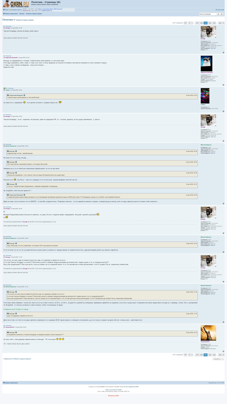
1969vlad (25, 10)
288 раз (213, 153)
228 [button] (220, 23)
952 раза (213, 348)
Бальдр (11, 151)
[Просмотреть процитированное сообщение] (24, 95)
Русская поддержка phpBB (131, 386)
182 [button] (210, 23)
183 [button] (214, 23)
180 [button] (201, 23)
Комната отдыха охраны (25, 20)
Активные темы (15, 9)
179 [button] (197, 23)
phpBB (102, 386)
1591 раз (213, 48)
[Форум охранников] (17, 4)
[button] (185, 23)
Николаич (25, 9)
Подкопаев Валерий (16, 95)
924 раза (213, 80)
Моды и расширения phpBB (113, 389)
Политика (7, 19)
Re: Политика (7, 26)
